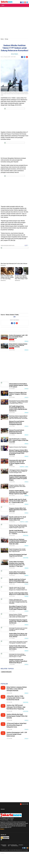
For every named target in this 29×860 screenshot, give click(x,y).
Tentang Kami (3, 844)
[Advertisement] (14, 22)
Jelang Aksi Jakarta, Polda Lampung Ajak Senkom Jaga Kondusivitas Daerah (15, 697)
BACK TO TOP (25, 804)
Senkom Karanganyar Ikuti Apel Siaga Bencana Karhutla (18, 555)
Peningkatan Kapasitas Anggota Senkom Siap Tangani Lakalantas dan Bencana (18, 621)
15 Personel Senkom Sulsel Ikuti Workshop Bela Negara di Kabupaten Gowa (16, 725)
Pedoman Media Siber (12, 844)
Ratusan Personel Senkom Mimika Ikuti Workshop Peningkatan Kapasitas (16, 423)
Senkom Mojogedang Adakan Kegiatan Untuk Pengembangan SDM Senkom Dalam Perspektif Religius (18, 478)
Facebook (22, 848)
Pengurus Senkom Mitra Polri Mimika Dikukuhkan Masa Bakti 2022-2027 (17, 509)
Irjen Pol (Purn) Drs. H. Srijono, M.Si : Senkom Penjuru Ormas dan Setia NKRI (18, 440)
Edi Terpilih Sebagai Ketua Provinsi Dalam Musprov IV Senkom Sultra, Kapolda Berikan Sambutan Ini (18, 408)
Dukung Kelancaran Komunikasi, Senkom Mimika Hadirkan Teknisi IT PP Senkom (18, 385)
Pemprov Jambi (24, 466)
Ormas (6, 39)
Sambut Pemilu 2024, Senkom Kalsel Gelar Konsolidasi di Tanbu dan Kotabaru (18, 647)
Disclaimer (21, 844)
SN (3, 5)
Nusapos (4, 845)
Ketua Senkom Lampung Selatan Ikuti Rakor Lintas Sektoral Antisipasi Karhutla (18, 345)
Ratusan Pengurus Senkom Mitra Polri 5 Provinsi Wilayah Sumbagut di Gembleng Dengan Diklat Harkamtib (18, 452)
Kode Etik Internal (14, 845)
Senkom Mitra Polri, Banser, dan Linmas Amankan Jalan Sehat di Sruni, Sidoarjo (18, 635)
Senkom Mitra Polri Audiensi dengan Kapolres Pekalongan (17, 572)
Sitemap (26, 848)
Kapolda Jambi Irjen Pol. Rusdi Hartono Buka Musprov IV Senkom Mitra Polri (17, 518)
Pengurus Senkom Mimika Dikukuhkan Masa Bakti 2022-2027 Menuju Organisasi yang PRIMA (18, 492)
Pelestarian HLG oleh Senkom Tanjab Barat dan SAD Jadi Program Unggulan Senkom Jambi (17, 463)
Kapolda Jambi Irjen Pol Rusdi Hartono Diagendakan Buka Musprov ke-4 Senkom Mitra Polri (18, 581)
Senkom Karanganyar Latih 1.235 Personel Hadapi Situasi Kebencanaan (18, 337)
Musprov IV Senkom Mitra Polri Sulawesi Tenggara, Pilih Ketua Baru (18, 394)
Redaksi (2, 829)
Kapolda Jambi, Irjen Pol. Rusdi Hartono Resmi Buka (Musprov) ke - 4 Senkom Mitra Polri (18, 501)
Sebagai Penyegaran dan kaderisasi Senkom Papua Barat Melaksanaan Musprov (18, 661)
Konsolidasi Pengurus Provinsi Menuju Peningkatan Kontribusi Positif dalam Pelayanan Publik (18, 608)
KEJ (8, 845)
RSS (27, 848)
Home (2, 39)
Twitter (24, 848)
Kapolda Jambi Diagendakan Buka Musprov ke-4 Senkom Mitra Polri (18, 593)
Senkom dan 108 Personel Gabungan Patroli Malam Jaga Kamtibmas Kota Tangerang (16, 706)
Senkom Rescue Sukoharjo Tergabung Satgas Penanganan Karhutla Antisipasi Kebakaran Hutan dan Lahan (18, 542)
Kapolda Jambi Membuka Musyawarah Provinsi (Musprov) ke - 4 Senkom (18, 532)
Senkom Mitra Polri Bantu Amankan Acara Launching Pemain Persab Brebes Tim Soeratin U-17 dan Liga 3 (17, 564)
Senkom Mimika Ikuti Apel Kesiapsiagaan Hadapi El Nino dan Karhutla (17, 716)
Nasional (25, 535)
